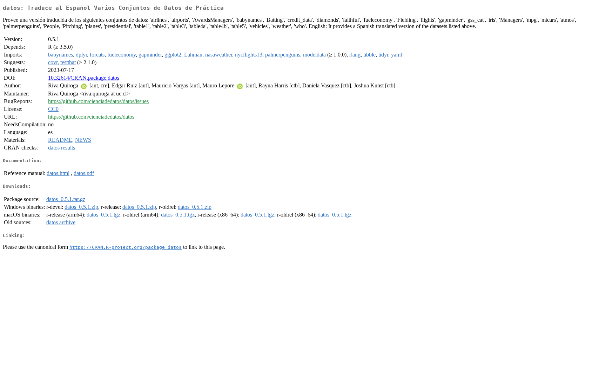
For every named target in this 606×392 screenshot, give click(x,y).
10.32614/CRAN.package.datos (83, 78)
